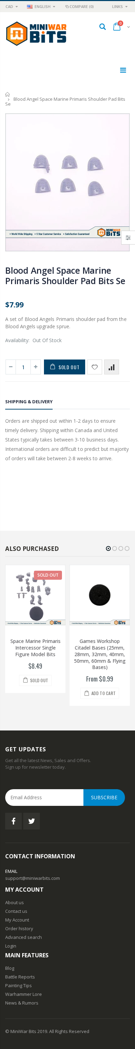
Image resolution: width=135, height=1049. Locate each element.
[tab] (29, 403)
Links (117, 6)
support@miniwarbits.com (32, 878)
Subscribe (104, 797)
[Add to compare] (111, 367)
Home (7, 94)
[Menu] (123, 70)
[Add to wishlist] (94, 367)
